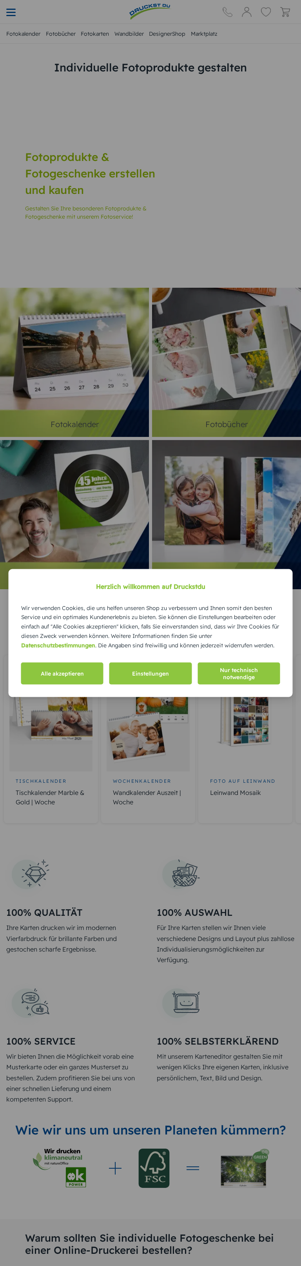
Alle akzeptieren (62, 673)
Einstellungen (150, 673)
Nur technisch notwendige (239, 674)
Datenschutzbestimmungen (58, 645)
